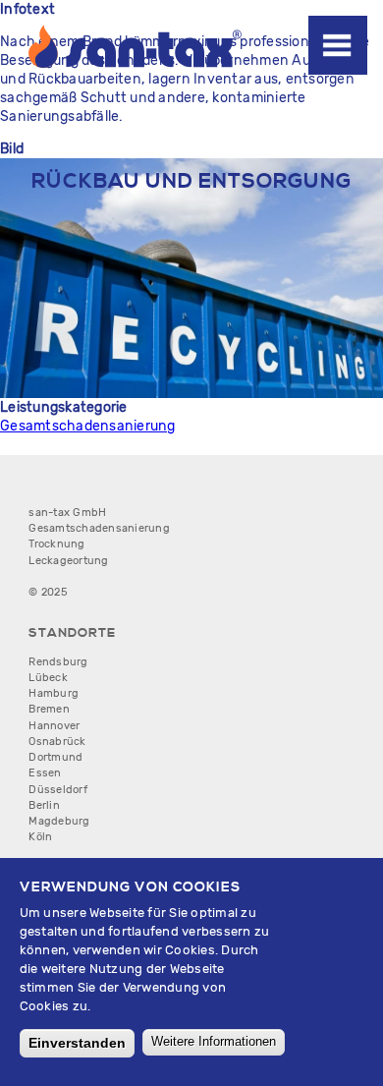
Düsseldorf (57, 789)
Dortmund (55, 757)
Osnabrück (56, 741)
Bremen (49, 709)
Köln (40, 836)
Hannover (54, 725)
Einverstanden (77, 1043)
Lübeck (48, 677)
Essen (44, 773)
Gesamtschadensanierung (88, 426)
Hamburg (53, 693)
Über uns (343, 68)
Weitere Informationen (213, 1042)
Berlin (44, 805)
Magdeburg (58, 821)
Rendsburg (57, 662)
